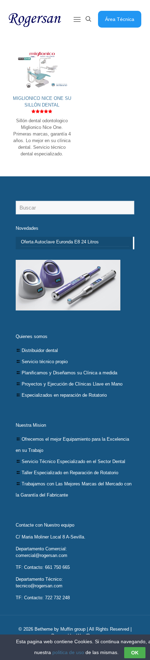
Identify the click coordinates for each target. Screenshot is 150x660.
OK (134, 652)
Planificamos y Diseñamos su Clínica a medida (69, 372)
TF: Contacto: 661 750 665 (43, 567)
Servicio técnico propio (45, 361)
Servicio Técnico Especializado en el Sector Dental (73, 461)
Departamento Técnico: (39, 579)
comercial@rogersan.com (41, 555)
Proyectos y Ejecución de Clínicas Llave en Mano (72, 384)
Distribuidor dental (40, 350)
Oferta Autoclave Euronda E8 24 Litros (60, 241)
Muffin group (72, 629)
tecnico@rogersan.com (39, 585)
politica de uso (68, 652)
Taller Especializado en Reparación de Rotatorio (70, 472)
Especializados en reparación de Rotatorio (64, 395)
